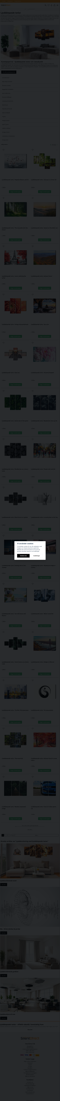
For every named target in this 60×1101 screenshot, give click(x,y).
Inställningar (36, 555)
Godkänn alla (23, 555)
